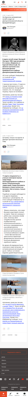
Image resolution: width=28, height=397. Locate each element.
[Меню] (26, 2)
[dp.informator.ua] (3, 2)
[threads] (27, 379)
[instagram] (5, 379)
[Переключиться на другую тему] (18, 2)
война (3, 125)
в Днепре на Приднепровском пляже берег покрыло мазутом (13, 321)
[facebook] (1, 379)
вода (16, 335)
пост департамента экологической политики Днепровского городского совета (13, 204)
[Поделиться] (4, 33)
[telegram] (10, 379)
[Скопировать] (8, 33)
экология (10, 335)
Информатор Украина (4, 388)
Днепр (3, 335)
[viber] (14, 379)
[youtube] (23, 379)
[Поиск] (22, 2)
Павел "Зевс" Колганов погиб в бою (12, 105)
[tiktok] (18, 379)
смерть (9, 125)
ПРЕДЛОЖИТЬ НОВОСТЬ (14, 352)
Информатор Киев (14, 388)
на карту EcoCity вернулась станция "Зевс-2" (13, 305)
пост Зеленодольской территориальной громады (11, 79)
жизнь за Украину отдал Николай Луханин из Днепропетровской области (12, 98)
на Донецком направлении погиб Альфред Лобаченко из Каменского (12, 110)
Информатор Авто (23, 388)
